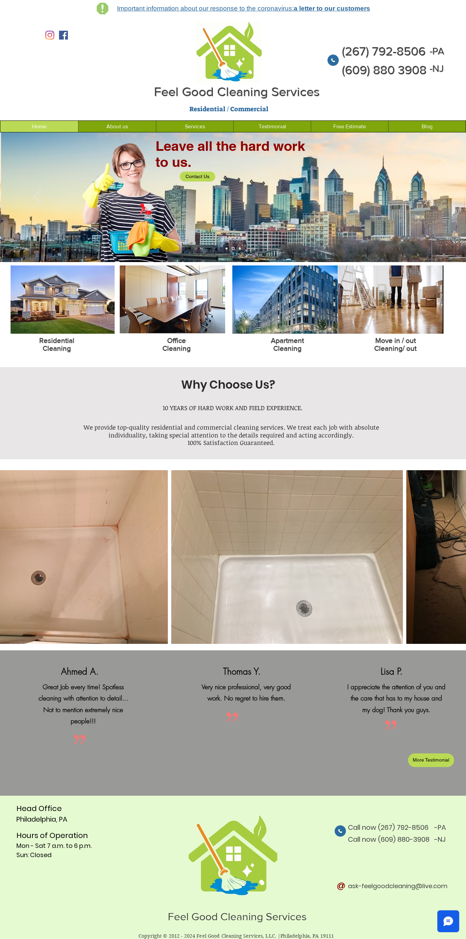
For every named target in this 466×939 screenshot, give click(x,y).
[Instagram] (49, 35)
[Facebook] (63, 35)
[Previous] (38, 197)
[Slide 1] (233, 248)
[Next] (428, 197)
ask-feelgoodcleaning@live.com (398, 886)
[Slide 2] (226, 248)
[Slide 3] (240, 248)
